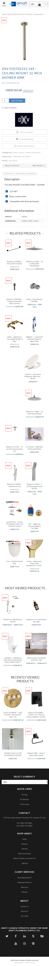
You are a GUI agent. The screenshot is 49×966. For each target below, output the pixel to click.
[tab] (9, 174)
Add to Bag (17, 100)
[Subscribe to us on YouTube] (15, 943)
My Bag (24, 795)
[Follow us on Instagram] (24, 943)
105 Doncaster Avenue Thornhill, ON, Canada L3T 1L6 (24, 817)
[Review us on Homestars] (42, 936)
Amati (4, 14)
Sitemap (24, 892)
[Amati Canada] (18, 4)
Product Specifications (26, 146)
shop (10, 14)
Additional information (26, 173)
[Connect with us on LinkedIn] (24, 936)
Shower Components (34, 14)
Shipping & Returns (24, 882)
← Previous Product (11, 166)
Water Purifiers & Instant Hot (24, 858)
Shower (22, 14)
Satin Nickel (13, 161)
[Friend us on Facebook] (15, 936)
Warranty (24, 887)
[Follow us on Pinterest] (33, 943)
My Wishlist (24, 799)
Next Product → (39, 166)
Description (9, 173)
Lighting (24, 863)
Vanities (24, 849)
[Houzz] (33, 936)
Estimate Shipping (26, 139)
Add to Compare (26, 132)
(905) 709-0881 (26, 823)
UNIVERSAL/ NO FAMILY (22, 157)
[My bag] (39, 5)
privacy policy (19, 963)
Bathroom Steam (24, 854)
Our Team (24, 916)
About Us (24, 911)
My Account (24, 804)
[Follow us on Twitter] (6, 936)
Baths (15, 14)
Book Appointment (24, 878)
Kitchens (24, 844)
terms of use (30, 963)
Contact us (24, 906)
